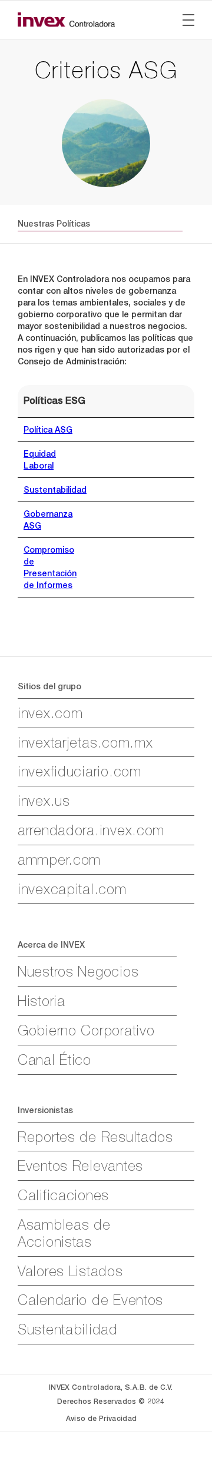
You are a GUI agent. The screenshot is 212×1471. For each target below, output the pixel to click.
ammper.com (59, 859)
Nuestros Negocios (78, 971)
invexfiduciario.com (79, 771)
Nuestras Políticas (54, 223)
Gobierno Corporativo (86, 1030)
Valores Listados (70, 1271)
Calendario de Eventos (90, 1299)
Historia (41, 1000)
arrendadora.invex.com (91, 830)
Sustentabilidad (55, 489)
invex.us (44, 800)
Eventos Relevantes (80, 1165)
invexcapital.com (72, 889)
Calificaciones (63, 1195)
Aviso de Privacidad (101, 1418)
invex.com (50, 713)
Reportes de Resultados (95, 1136)
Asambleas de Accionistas (64, 1233)
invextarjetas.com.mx (85, 742)
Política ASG (48, 429)
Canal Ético (54, 1059)
